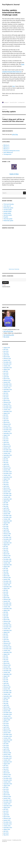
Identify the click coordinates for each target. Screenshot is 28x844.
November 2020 (7, 473)
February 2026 (7, 358)
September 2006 (7, 783)
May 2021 (5, 462)
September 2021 (7, 455)
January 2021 (6, 469)
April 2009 (6, 727)
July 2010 (5, 699)
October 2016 (6, 563)
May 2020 (6, 484)
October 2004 (6, 825)
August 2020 (6, 479)
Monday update (7, 211)
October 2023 (6, 409)
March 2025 (6, 378)
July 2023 (5, 415)
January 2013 (6, 645)
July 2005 (5, 809)
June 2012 (5, 657)
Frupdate (5, 217)
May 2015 (5, 594)
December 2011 (7, 668)
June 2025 (5, 373)
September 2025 (7, 367)
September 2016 (7, 564)
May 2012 (5, 659)
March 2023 (6, 422)
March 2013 (6, 641)
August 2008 (6, 741)
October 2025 (6, 365)
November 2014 (7, 605)
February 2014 (7, 621)
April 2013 (6, 639)
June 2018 (5, 526)
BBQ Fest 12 (6, 147)
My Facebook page (8, 331)
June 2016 (5, 570)
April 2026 (6, 355)
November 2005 (7, 802)
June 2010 (5, 701)
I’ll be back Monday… (8, 204)
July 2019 (5, 502)
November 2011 (7, 670)
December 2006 (7, 778)
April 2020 (6, 486)
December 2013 (7, 625)
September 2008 (7, 740)
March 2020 (6, 488)
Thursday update (7, 218)
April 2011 (6, 683)
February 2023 (7, 424)
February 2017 (7, 555)
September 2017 (7, 543)
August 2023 (6, 413)
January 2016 (6, 579)
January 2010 (6, 710)
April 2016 (6, 574)
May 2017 (5, 550)
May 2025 (5, 375)
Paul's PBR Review (8, 152)
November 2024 (7, 386)
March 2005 (6, 816)
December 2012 (7, 647)
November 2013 (7, 626)
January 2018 (6, 535)
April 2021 (6, 464)
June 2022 (5, 438)
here (14, 86)
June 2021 (5, 460)
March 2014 (6, 619)
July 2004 (5, 831)
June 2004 (6, 833)
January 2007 (6, 776)
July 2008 (5, 743)
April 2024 (6, 398)
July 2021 (5, 459)
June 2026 (6, 351)
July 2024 (5, 393)
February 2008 (7, 752)
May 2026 (5, 353)
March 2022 (6, 444)
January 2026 (6, 360)
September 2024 (7, 389)
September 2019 (7, 499)
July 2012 (5, 656)
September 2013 (7, 630)
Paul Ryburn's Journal (11, 4)
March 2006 (6, 794)
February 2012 (7, 665)
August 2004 (6, 829)
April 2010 (6, 705)
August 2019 (6, 501)
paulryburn (6, 102)
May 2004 (6, 835)
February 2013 (7, 643)
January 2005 (6, 820)
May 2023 (5, 418)
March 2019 (6, 510)
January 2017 (6, 557)
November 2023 (7, 407)
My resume (6, 336)
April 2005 (6, 814)
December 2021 (7, 449)
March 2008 (6, 751)
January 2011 (6, 689)
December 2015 (7, 581)
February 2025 (7, 380)
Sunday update (7, 213)
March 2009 (6, 729)
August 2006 (6, 785)
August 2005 (6, 807)
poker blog (15, 134)
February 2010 (7, 709)
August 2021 (6, 457)
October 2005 (6, 803)
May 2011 (5, 681)
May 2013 (5, 637)
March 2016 (6, 575)
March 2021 (6, 466)
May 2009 (6, 725)
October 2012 (6, 650)
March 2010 (6, 707)
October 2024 (6, 387)
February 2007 (7, 774)
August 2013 (6, 632)
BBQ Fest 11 (6, 145)
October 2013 (6, 628)
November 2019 (7, 495)
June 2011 (5, 679)
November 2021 (7, 451)
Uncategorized (21, 102)
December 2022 (7, 428)
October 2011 (6, 672)
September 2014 (7, 608)
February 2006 (7, 796)
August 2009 (6, 720)
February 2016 (7, 577)
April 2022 (6, 442)
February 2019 (7, 511)
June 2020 (6, 482)
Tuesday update (7, 209)
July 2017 (5, 546)
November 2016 (7, 561)
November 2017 (7, 539)
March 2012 (6, 663)
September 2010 (7, 696)
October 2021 (6, 453)
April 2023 (6, 420)
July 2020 (5, 480)
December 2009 (7, 712)
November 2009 (7, 714)
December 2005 (7, 800)
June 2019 (5, 504)
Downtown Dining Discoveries (11, 150)
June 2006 (6, 789)
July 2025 (5, 371)
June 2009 (6, 723)
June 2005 (6, 811)
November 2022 (7, 429)
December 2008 (7, 734)
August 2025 (6, 369)
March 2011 (6, 685)
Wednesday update (8, 207)
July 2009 (5, 721)
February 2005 (7, 818)
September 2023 (7, 411)
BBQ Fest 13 (6, 148)
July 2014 (5, 612)
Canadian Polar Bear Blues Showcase (11, 71)
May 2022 (5, 440)
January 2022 (6, 448)
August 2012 (6, 654)
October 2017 (6, 541)
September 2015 (7, 586)
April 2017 (6, 552)
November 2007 (7, 758)
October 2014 (6, 606)
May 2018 (5, 528)
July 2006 (5, 787)
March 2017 (6, 553)
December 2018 (7, 515)
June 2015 (5, 592)
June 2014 (5, 614)
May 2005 (6, 813)
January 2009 (6, 732)
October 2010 (6, 694)
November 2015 (7, 583)
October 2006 (6, 782)
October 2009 (6, 716)
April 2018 (6, 530)
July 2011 (5, 678)
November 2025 (7, 364)
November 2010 (7, 692)
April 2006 (6, 793)
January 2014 (6, 623)
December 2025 (7, 362)
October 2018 (6, 519)
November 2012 (7, 648)
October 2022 (6, 431)
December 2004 (7, 822)
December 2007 (7, 756)
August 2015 (6, 588)
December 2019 (7, 493)
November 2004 (7, 824)
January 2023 (6, 426)
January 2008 (6, 754)
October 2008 (6, 738)
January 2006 (6, 798)
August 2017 (6, 544)
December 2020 (7, 471)
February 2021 (7, 468)
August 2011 (6, 676)
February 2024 (7, 402)
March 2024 (6, 400)
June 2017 (5, 548)
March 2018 (6, 532)
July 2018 (5, 524)
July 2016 (5, 568)
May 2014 (5, 616)
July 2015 (5, 590)
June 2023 (5, 417)
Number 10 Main (14, 174)
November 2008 (7, 736)
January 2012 (6, 667)
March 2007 (6, 772)
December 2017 (7, 537)
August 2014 (6, 610)
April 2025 (6, 376)
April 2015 (6, 595)
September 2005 (7, 805)
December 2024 (7, 384)
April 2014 (6, 617)
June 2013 (5, 636)
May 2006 (6, 791)
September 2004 (7, 827)
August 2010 (6, 698)
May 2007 (6, 769)
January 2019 (6, 513)
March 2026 (6, 356)
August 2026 (6, 347)
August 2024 (6, 391)
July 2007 (5, 765)
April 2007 (6, 771)
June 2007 (6, 767)
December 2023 (7, 406)
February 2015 (7, 599)
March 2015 (6, 597)
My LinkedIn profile (8, 335)
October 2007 (6, 760)
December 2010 (7, 690)
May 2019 (5, 506)
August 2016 (6, 566)
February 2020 (7, 490)
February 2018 (7, 533)
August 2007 (6, 763)
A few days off (7, 206)
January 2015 (6, 601)
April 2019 (6, 508)
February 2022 (7, 446)
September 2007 (7, 762)
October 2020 (6, 475)
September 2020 (7, 477)
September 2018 (7, 521)
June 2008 (6, 745)
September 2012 (7, 652)
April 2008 (6, 749)
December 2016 (7, 559)
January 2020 (6, 491)
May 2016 (5, 572)
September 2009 (7, 718)
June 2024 (6, 395)
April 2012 (6, 661)
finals (22, 64)
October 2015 (6, 584)
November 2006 (7, 780)
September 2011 (7, 674)
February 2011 (6, 687)
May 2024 (5, 396)
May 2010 (5, 703)
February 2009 (7, 730)
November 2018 (7, 517)
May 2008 (6, 747)
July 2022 (5, 437)
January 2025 (6, 382)
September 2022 (7, 433)
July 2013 (5, 634)
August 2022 (6, 435)
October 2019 (6, 497)
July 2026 (5, 349)
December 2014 (7, 603)
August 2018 (6, 522)
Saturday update (7, 215)
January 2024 (6, 404)
